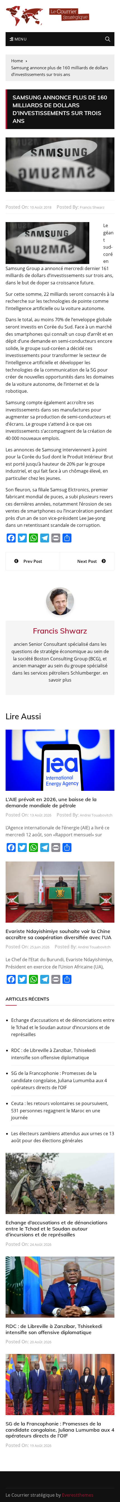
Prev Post (32, 561)
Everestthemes (77, 1495)
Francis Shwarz (92, 207)
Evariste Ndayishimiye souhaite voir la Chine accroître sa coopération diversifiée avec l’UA (58, 934)
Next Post (87, 561)
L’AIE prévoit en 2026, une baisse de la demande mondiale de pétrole (51, 802)
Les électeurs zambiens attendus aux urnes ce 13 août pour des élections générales (62, 1137)
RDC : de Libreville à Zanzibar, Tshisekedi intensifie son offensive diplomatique (53, 1054)
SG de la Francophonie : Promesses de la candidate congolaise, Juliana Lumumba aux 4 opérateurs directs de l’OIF (59, 1080)
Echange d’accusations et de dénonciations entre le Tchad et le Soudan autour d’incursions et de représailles (62, 1027)
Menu (20, 39)
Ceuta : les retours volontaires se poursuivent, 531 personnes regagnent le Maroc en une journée (59, 1110)
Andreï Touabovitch (96, 815)
